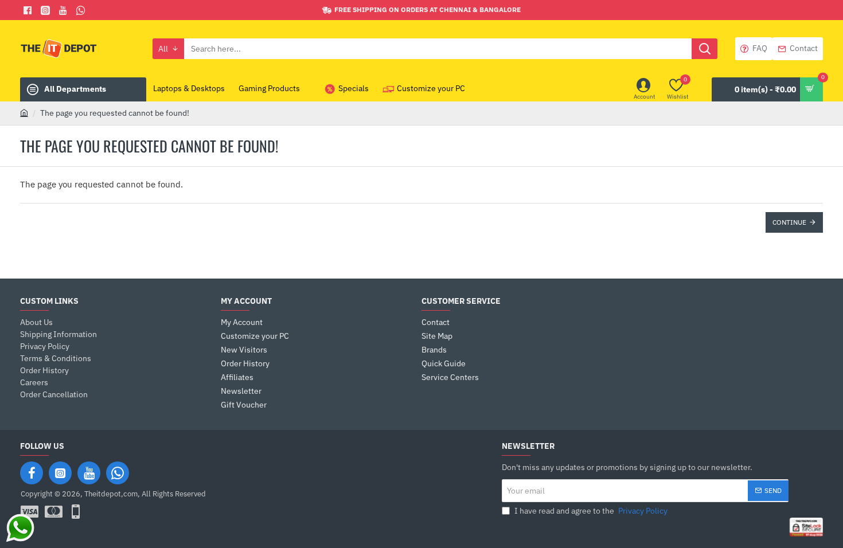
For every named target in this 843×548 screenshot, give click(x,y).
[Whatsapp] (82, 10)
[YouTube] (88, 472)
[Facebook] (29, 10)
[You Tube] (64, 10)
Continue (789, 222)
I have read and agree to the (590, 511)
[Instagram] (60, 472)
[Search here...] (704, 48)
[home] (24, 112)
